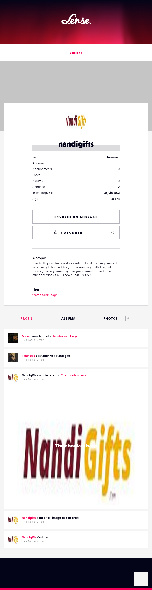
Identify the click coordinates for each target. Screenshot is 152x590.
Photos (111, 318)
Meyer (26, 336)
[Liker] (126, 395)
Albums (68, 318)
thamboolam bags (44, 294)
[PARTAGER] (113, 232)
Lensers (76, 52)
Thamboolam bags (64, 336)
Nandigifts (28, 495)
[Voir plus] (124, 318)
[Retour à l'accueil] (76, 19)
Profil (27, 318)
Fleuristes (28, 355)
